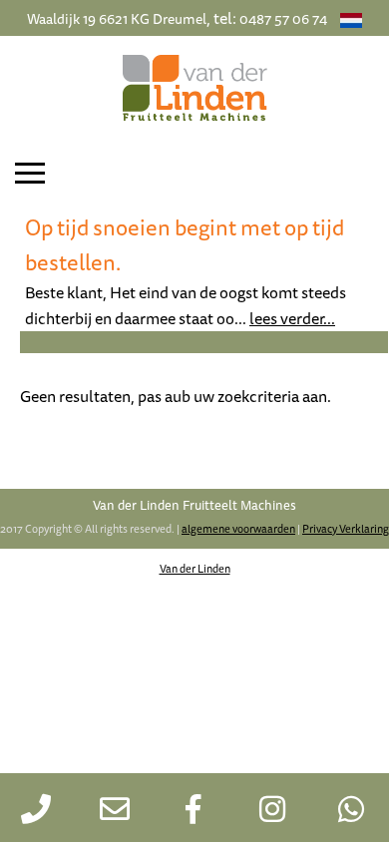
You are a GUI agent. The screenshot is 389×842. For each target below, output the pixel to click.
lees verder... (292, 318)
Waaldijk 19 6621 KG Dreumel (116, 19)
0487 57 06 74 (283, 19)
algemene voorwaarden (238, 528)
